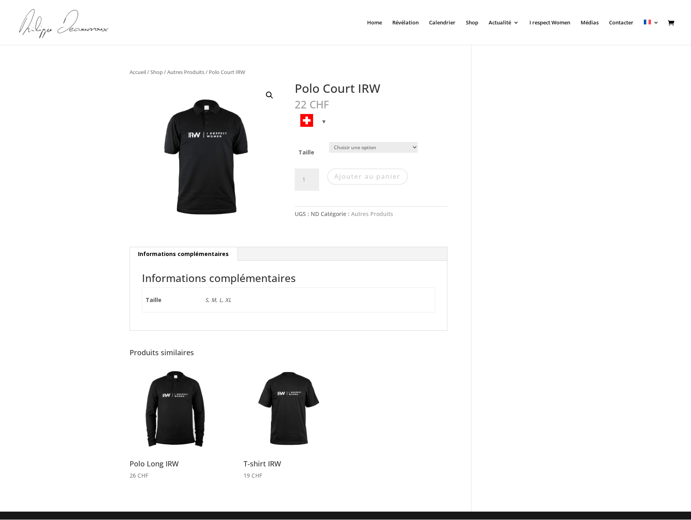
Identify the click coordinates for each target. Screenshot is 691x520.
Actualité (500, 23)
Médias (590, 23)
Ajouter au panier (367, 176)
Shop (472, 23)
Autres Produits (185, 72)
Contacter (621, 23)
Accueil (138, 72)
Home (374, 23)
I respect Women (549, 23)
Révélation (405, 23)
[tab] (183, 254)
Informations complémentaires (183, 254)
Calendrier (442, 23)
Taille (306, 152)
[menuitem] (651, 32)
